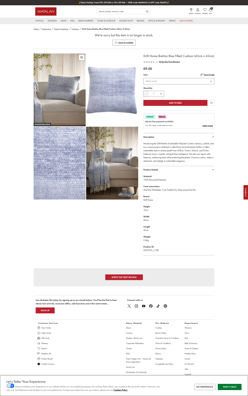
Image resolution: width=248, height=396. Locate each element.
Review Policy (160, 333)
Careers (129, 333)
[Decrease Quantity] (146, 94)
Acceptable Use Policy (164, 364)
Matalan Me (46, 353)
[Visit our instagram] (136, 306)
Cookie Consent (47, 364)
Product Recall (46, 359)
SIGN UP (45, 310)
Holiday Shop (190, 353)
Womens (188, 328)
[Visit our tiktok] (158, 306)
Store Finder (46, 328)
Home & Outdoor (192, 348)
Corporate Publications (135, 343)
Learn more (208, 125)
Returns (44, 348)
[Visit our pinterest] (165, 306)
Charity (129, 348)
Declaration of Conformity (136, 372)
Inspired (188, 374)
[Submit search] (147, 11)
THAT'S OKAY (230, 386)
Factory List (130, 367)
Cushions (75, 29)
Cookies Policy (120, 390)
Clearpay (159, 359)
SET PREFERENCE (204, 386)
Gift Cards (45, 338)
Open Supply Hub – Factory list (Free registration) (138, 360)
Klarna (158, 353)
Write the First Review (169, 61)
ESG (128, 353)
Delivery (44, 343)
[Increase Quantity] (161, 94)
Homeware (46, 29)
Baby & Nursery (191, 343)
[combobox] (178, 81)
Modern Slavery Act (134, 338)
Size (145, 74)
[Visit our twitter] (129, 306)
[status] (153, 94)
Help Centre (46, 333)
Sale (186, 369)
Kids (186, 338)
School (187, 359)
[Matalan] (46, 11)
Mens (187, 333)
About (128, 328)
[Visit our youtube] (144, 306)
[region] (124, 385)
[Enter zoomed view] (82, 57)
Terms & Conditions (163, 343)
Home (36, 29)
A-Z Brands (189, 364)
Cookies (158, 328)
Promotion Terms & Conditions (167, 338)
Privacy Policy (160, 348)
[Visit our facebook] (151, 306)
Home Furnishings (61, 29)
